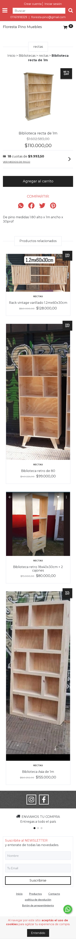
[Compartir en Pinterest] (53, 205)
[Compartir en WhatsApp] (22, 205)
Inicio (11, 55)
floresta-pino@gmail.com (48, 17)
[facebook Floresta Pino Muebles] (44, 800)
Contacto (54, 893)
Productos (35, 893)
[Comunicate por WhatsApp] (67, 909)
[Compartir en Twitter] (42, 205)
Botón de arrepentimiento (38, 905)
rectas (43, 55)
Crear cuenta (33, 4)
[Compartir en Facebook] (31, 205)
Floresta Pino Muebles (22, 27)
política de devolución (38, 899)
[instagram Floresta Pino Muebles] (31, 800)
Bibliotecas (27, 55)
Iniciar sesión (53, 4)
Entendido (38, 933)
